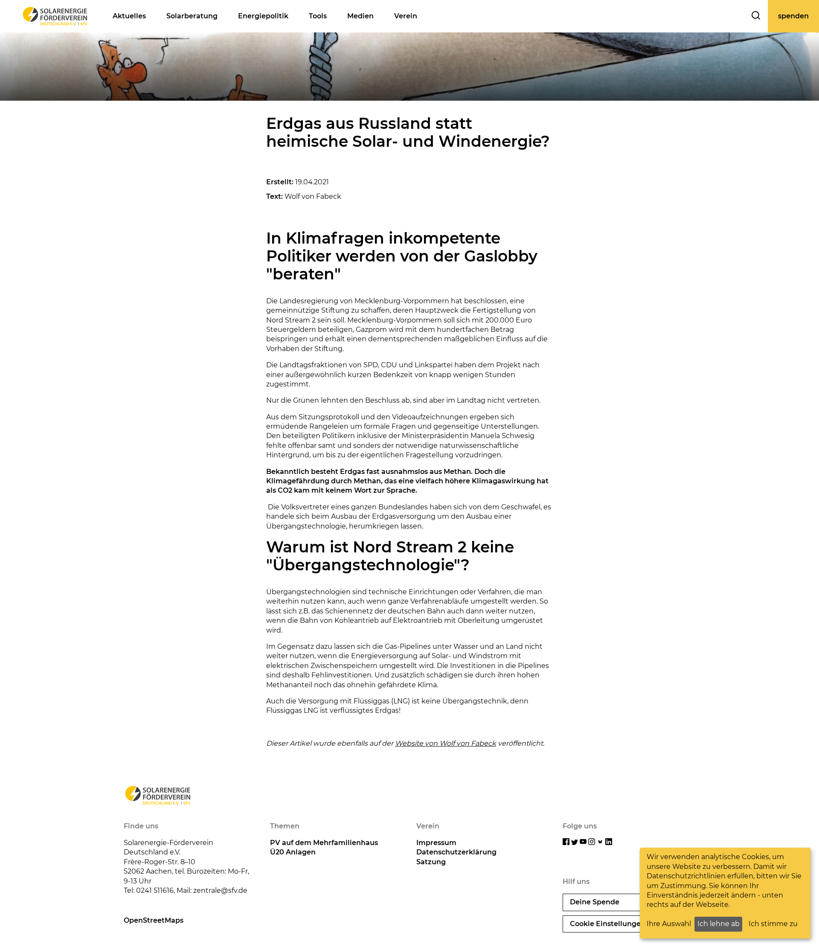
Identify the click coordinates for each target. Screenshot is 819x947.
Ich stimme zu (773, 924)
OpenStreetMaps (153, 920)
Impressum (436, 843)
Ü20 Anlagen (293, 852)
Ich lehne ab (718, 924)
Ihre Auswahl (669, 924)
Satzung (431, 862)
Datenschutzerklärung (456, 852)
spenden (793, 16)
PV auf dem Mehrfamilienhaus (324, 843)
